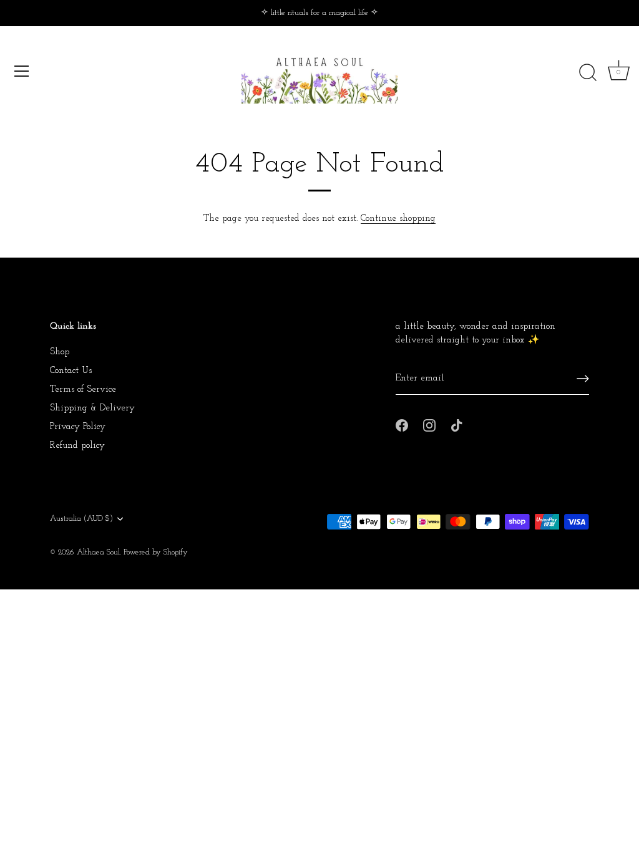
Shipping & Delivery (92, 408)
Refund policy (77, 445)
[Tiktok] (457, 424)
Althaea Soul (98, 552)
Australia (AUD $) (81, 519)
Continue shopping (398, 218)
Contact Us (71, 370)
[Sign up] (583, 378)
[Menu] (22, 71)
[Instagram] (429, 424)
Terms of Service (83, 389)
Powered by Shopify (156, 552)
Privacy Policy (77, 427)
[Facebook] (402, 424)
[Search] (588, 73)
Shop (59, 352)
